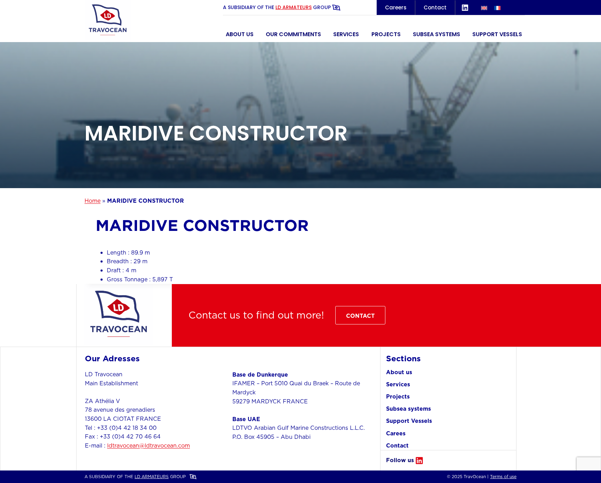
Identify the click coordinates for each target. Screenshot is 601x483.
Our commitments (293, 34)
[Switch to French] (497, 7)
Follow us (400, 460)
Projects (386, 34)
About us (240, 34)
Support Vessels (497, 34)
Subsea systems (436, 34)
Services (346, 34)
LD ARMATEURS (293, 7)
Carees (396, 433)
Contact (435, 7)
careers (396, 7)
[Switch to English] (484, 7)
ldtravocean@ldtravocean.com (148, 445)
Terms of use (503, 477)
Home (93, 200)
